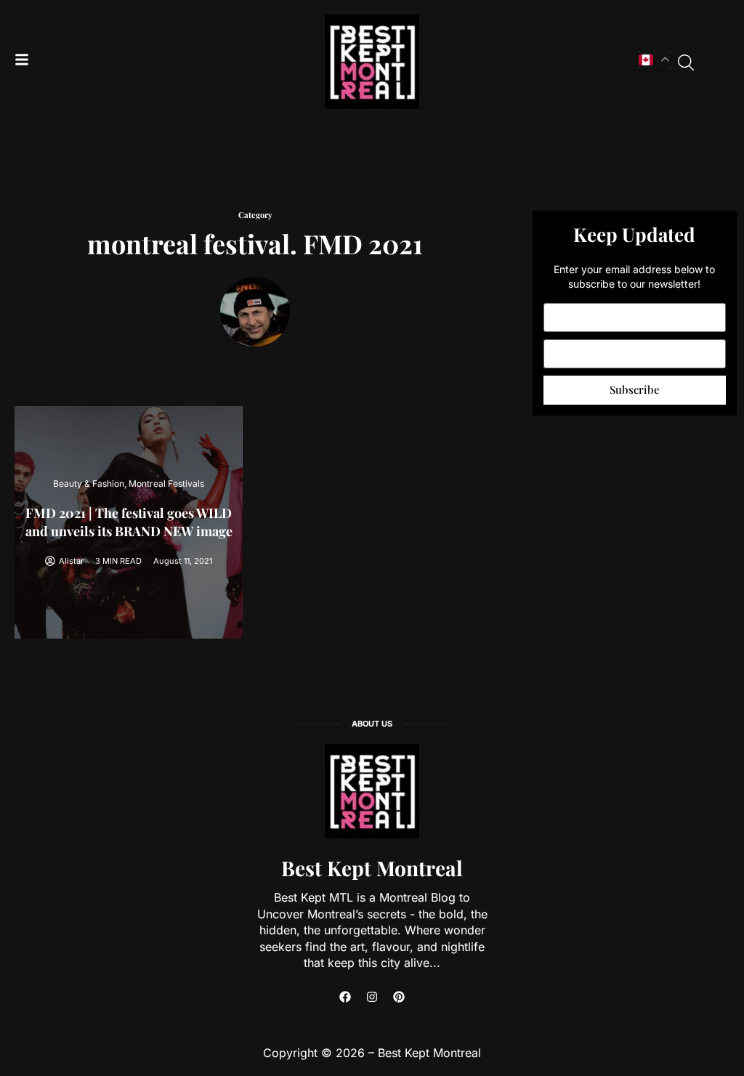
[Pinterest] (399, 996)
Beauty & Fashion (88, 483)
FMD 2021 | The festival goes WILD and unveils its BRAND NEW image (128, 522)
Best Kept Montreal (372, 867)
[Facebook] (345, 996)
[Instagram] (372, 996)
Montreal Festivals (166, 483)
